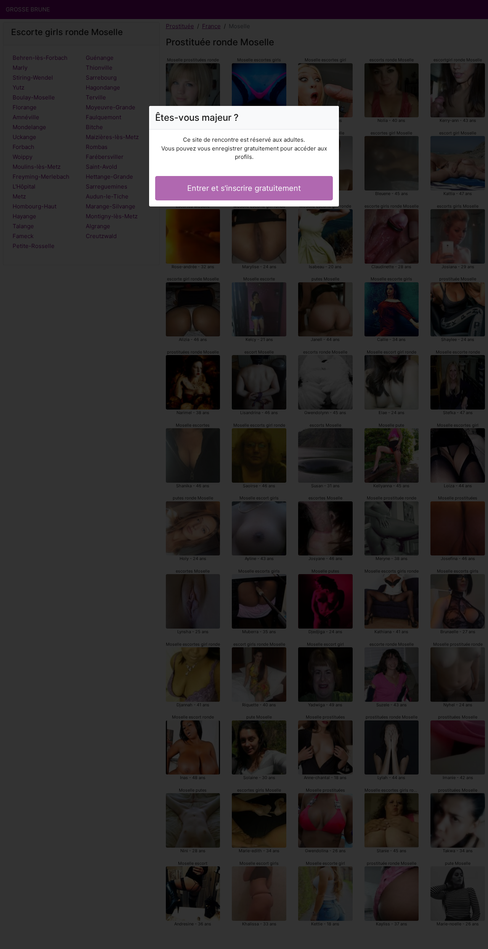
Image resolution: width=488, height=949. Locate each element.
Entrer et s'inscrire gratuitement (244, 188)
